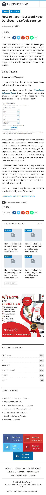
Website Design (9, 484)
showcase (5, 365)
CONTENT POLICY (34, 468)
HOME (10, 468)
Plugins (5, 11)
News (4, 360)
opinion (4, 380)
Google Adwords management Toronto (18, 405)
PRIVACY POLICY (32, 472)
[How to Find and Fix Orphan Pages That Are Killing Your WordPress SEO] (13, 235)
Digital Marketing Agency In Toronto (17, 398)
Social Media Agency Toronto (15, 416)
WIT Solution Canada (12, 419)
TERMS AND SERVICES (15, 472)
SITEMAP (32, 475)
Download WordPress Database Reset (18, 196)
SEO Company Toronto (12, 402)
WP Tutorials (6, 355)
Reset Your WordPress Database (17, 202)
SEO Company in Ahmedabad (27, 484)
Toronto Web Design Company (15, 412)
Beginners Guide (8, 370)
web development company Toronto (17, 409)
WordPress (15, 11)
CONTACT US (20, 468)
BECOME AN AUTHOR (18, 475)
